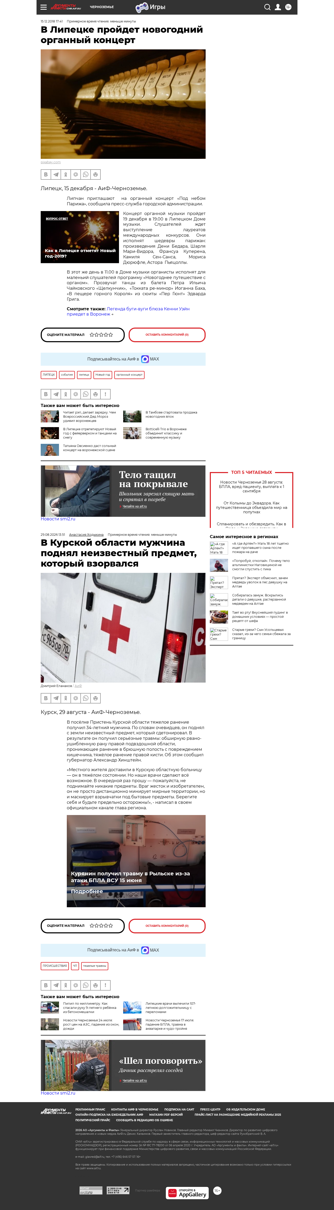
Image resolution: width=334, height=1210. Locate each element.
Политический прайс (92, 1120)
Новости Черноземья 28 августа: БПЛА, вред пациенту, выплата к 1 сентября (251, 486)
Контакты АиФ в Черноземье (134, 1109)
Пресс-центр (210, 1109)
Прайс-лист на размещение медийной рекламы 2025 (238, 1114)
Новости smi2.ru (58, 518)
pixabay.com (51, 162)
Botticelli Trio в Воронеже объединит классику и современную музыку (166, 433)
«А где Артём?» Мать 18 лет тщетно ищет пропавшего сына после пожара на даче (260, 548)
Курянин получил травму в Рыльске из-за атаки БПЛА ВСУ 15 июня (130, 876)
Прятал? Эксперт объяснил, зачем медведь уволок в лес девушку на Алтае (260, 582)
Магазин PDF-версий (166, 1114)
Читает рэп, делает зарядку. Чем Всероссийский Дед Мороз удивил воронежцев (89, 416)
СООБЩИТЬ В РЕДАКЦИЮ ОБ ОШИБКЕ (144, 1120)
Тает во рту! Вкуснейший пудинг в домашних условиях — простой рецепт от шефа (260, 616)
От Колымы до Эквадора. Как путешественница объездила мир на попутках (251, 507)
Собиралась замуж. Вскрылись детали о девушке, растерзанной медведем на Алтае (259, 599)
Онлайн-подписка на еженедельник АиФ (109, 1114)
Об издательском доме (245, 1109)
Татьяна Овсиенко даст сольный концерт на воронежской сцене (89, 448)
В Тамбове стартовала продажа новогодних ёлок (171, 414)
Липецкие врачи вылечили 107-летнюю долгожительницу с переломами (171, 1008)
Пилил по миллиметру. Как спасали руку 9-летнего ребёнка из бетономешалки (89, 1008)
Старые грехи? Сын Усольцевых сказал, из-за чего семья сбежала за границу (261, 634)
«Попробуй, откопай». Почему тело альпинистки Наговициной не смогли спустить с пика (261, 565)
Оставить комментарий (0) (167, 334)
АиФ (78, 686)
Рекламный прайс (90, 1109)
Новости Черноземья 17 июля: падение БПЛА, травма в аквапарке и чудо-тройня (170, 1024)
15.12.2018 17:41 (52, 21)
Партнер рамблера (147, 1190)
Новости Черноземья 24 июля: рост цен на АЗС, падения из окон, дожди (91, 1024)
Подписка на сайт (179, 1109)
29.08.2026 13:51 (53, 535)
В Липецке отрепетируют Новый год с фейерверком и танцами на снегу (90, 433)
